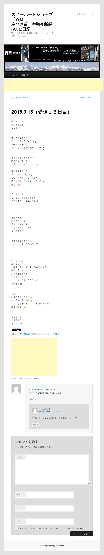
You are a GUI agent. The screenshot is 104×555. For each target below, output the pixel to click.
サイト (19, 521)
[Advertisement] (53, 85)
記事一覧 (25, 75)
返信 (32, 399)
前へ (82, 97)
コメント (20, 457)
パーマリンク (54, 334)
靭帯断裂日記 (25, 334)
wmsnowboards (43, 334)
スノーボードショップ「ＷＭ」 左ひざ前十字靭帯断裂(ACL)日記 (43, 21)
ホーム (14, 75)
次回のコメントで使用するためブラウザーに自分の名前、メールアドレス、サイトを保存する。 (53, 528)
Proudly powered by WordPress (52, 545)
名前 (18, 494)
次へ (90, 97)
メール (19, 507)
